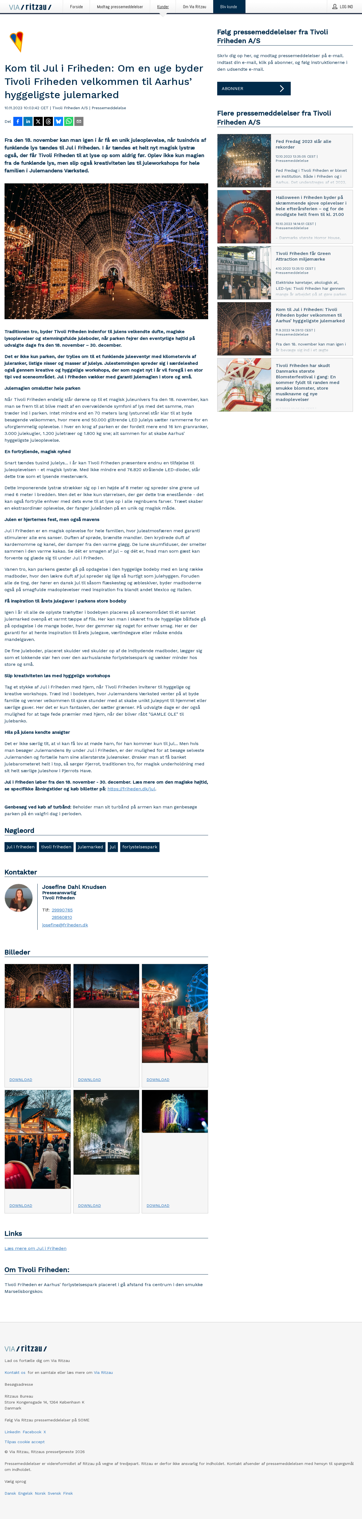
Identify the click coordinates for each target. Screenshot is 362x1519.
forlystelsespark (139, 846)
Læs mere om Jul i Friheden (35, 1248)
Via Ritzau (103, 1372)
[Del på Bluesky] (58, 122)
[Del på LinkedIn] (28, 122)
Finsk (68, 1493)
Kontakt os (15, 1372)
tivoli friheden (56, 846)
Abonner (232, 88)
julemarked (90, 846)
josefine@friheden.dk (65, 925)
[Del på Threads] (48, 122)
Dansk (10, 1493)
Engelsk (25, 1493)
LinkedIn (12, 1432)
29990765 (62, 910)
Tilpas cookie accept (25, 1441)
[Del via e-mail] (78, 122)
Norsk (40, 1493)
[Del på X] (38, 122)
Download (20, 1079)
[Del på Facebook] (17, 122)
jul (113, 846)
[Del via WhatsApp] (68, 122)
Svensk (54, 1493)
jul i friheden (21, 846)
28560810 (62, 917)
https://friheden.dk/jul (131, 788)
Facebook (32, 1432)
